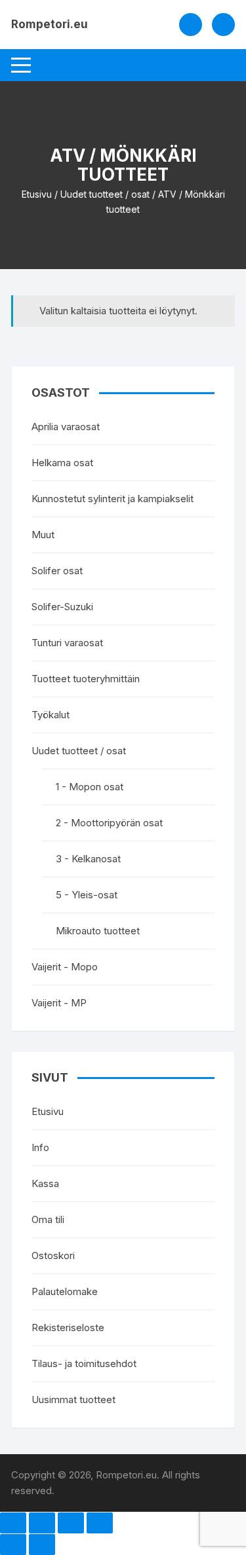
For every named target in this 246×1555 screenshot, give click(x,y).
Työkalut (50, 714)
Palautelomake (64, 1291)
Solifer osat (57, 570)
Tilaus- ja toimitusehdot (83, 1363)
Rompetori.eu (49, 24)
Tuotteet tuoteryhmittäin (85, 678)
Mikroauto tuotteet (98, 930)
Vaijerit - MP (59, 1003)
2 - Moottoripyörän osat (109, 822)
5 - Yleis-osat (86, 894)
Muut (42, 534)
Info (40, 1147)
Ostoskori (53, 1255)
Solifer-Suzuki (62, 606)
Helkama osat (62, 462)
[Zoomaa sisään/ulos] (13, 1522)
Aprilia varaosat (65, 426)
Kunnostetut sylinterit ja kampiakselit (112, 498)
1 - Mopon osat (89, 786)
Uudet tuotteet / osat (105, 194)
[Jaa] (71, 1522)
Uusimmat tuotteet (73, 1399)
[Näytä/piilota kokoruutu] (42, 1522)
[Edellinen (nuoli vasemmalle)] (13, 1544)
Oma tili (47, 1219)
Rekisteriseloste (67, 1327)
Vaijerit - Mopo (64, 966)
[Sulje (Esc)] (100, 1522)
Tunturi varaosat (67, 642)
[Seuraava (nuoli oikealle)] (42, 1544)
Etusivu (37, 194)
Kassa (45, 1183)
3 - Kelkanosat (88, 858)
